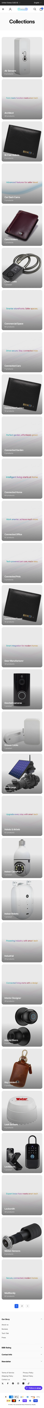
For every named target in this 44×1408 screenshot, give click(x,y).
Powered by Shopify (30, 1404)
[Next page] (27, 1306)
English (36, 3)
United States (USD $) (10, 3)
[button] (3, 9)
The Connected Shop (18, 1404)
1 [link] (16, 1306)
